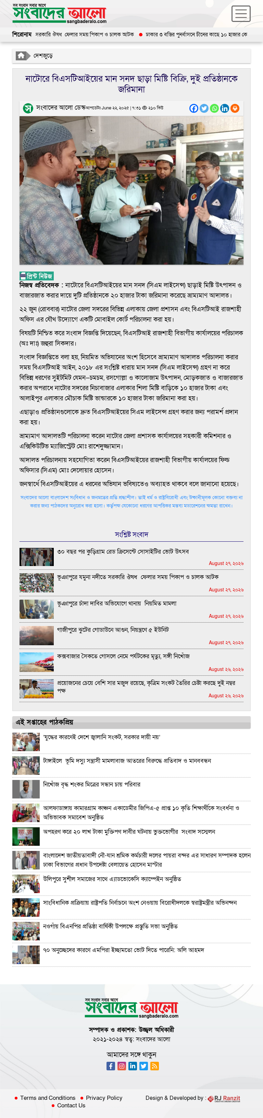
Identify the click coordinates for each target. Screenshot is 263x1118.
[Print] (234, 108)
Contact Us (71, 1105)
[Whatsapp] (214, 108)
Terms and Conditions (48, 1098)
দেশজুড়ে (43, 56)
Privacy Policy (104, 1098)
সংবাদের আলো (153, 1039)
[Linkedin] (224, 108)
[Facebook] (193, 108)
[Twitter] (204, 108)
